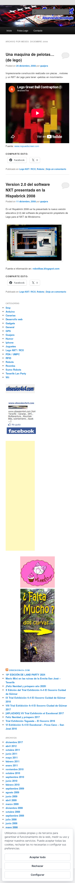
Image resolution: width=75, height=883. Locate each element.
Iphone (9, 342)
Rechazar (37, 865)
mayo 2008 (12, 827)
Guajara (10, 335)
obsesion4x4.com (19, 670)
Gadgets (10, 323)
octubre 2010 (13, 773)
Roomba (10, 365)
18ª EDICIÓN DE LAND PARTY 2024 (25, 674)
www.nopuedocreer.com (26, 146)
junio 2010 (11, 780)
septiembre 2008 (15, 815)
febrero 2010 (12, 784)
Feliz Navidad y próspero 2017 (23, 717)
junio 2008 (11, 823)
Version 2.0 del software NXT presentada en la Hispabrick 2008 (28, 189)
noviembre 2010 (14, 769)
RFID (8, 358)
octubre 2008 (13, 811)
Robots (40, 169)
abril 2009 (11, 800)
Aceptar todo (37, 857)
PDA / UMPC (13, 354)
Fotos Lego (22, 30)
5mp (8, 307)
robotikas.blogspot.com (46, 268)
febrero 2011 (12, 761)
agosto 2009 (12, 792)
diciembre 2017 (14, 742)
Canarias (10, 315)
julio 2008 (11, 819)
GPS (8, 331)
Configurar (37, 874)
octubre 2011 (13, 750)
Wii (7, 377)
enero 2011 (12, 765)
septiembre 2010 (15, 777)
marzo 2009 (12, 804)
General (10, 327)
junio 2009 (11, 796)
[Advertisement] (20, 496)
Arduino (10, 311)
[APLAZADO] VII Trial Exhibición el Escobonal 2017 (35, 713)
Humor (9, 338)
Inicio (9, 30)
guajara (44, 65)
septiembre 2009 (15, 788)
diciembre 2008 (14, 808)
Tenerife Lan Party (16, 373)
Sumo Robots (13, 369)
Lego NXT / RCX (27, 169)
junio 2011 (11, 753)
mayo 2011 (12, 757)
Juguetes (11, 346)
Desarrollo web (14, 319)
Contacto (37, 30)
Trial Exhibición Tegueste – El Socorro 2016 (30, 721)
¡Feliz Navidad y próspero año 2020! (26, 686)
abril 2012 (11, 746)
